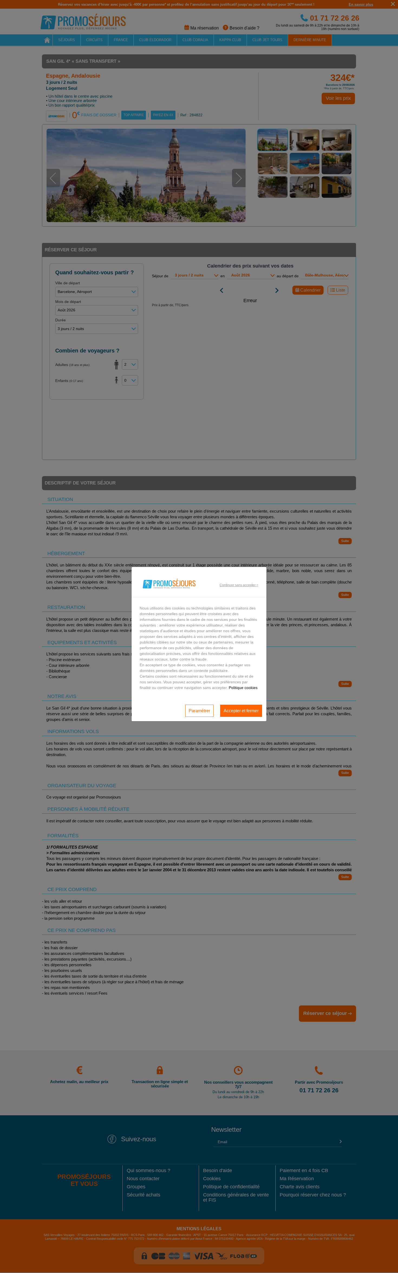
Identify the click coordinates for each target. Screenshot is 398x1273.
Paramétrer (199, 710)
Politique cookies (243, 687)
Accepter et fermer (241, 710)
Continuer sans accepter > (239, 585)
